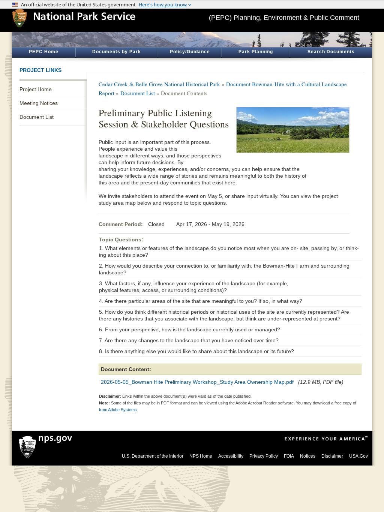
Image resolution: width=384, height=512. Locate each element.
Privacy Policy (263, 456)
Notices (307, 456)
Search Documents (331, 51)
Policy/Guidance (190, 51)
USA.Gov (358, 456)
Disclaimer (332, 456)
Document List (37, 117)
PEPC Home (43, 51)
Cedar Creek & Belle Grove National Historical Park (159, 84)
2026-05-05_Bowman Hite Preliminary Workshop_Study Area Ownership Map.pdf (197, 382)
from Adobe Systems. (118, 409)
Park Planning (255, 51)
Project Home (36, 89)
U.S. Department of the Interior (152, 456)
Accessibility (230, 456)
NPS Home (200, 456)
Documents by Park (116, 51)
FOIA (289, 456)
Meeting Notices (39, 103)
